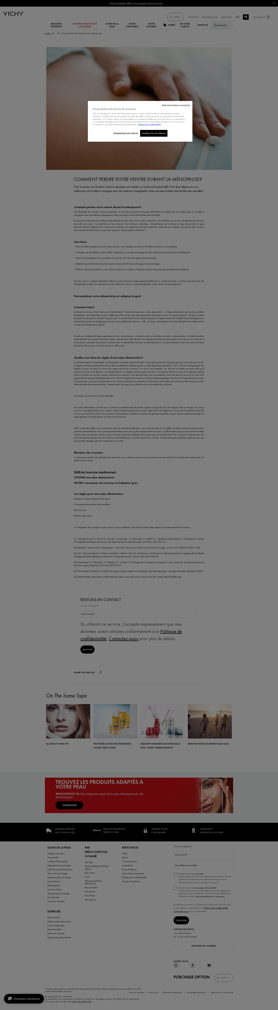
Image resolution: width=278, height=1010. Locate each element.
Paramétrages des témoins (125, 133)
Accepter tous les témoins (154, 133)
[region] (140, 121)
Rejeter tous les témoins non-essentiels (176, 105)
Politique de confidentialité (149, 124)
